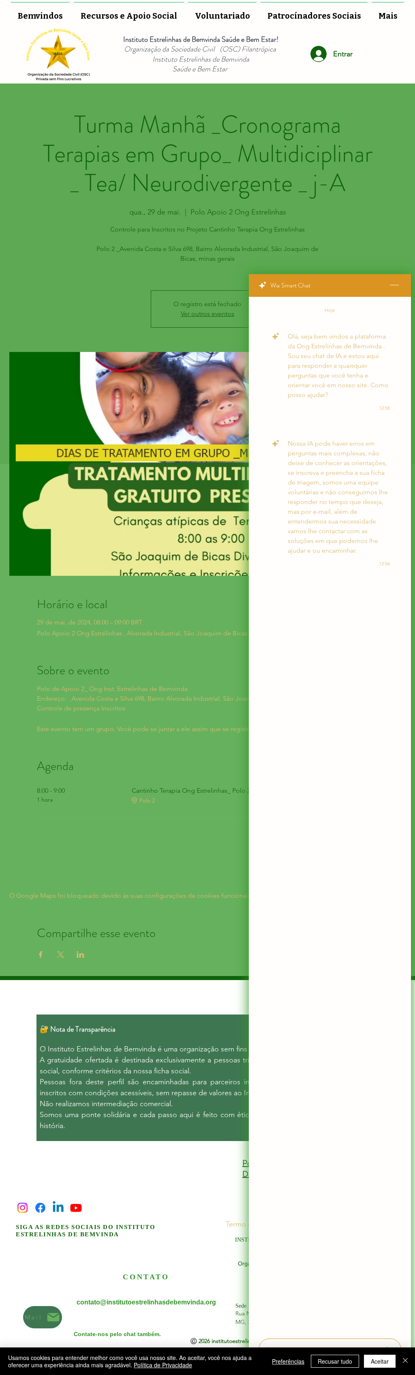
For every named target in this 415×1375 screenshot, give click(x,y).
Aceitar (380, 1361)
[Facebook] (40, 1207)
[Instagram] (22, 1207)
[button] (222, 12)
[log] (330, 815)
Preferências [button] (288, 1361)
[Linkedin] (58, 1207)
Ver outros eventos (207, 313)
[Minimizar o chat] (394, 285)
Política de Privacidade (163, 1365)
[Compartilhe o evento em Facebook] (41, 954)
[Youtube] (76, 1207)
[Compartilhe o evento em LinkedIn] (80, 954)
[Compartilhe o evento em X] (60, 954)
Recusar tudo (335, 1361)
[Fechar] (405, 1361)
